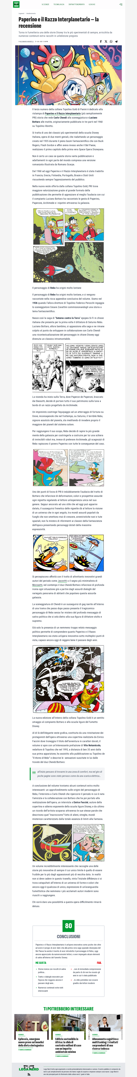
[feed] (29, 1074)
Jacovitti (62, 580)
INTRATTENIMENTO (76, 4)
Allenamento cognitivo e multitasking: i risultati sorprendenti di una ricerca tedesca (105, 1043)
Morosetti (37, 584)
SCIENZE (45, 4)
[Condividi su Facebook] (101, 41)
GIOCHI (92, 4)
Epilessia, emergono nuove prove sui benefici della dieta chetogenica (31, 1042)
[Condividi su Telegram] (116, 41)
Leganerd (21, 13)
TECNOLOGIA (59, 4)
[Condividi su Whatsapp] (111, 41)
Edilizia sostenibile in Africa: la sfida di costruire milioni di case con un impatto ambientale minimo (68, 1045)
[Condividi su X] (106, 41)
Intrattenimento (31, 13)
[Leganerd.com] (16, 4)
